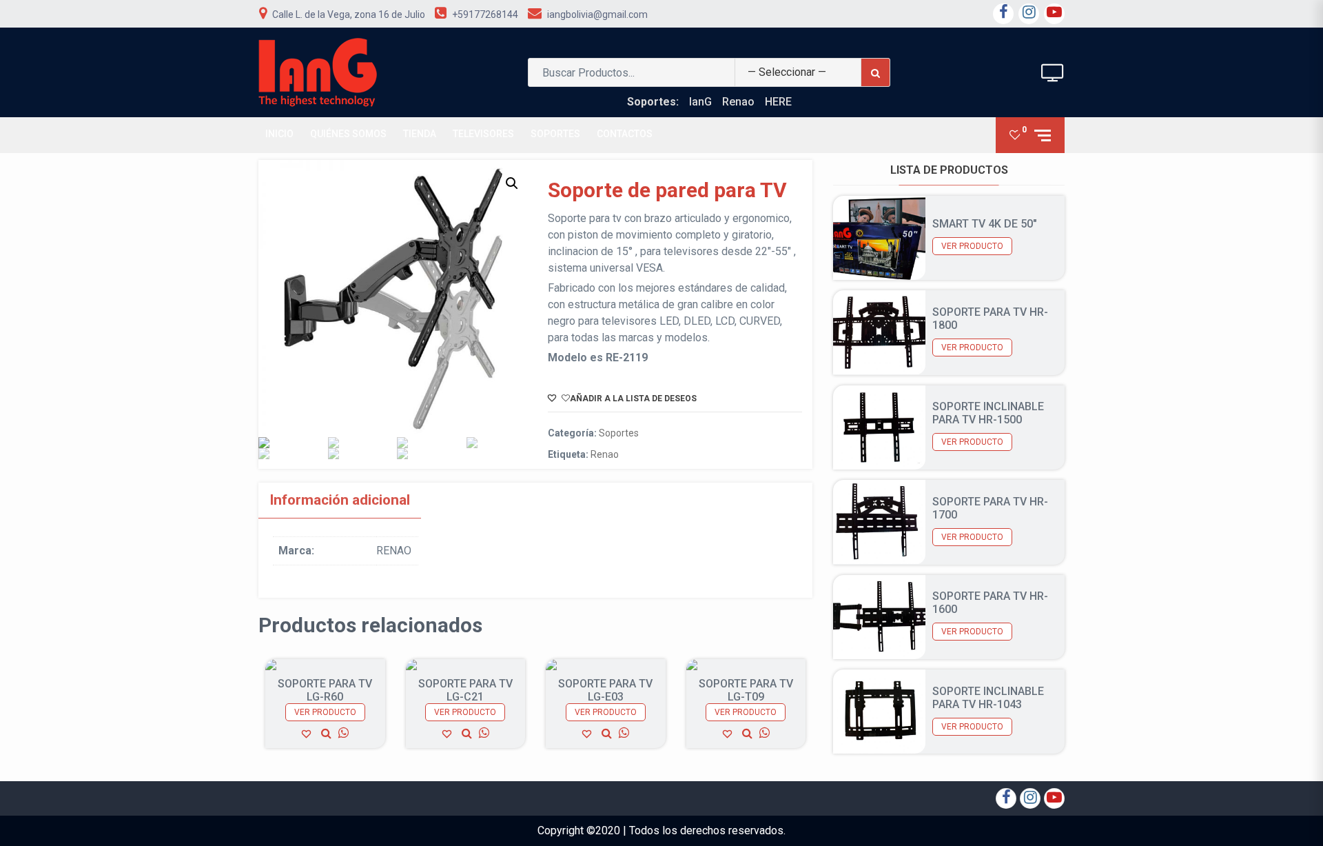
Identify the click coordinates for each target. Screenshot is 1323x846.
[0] (1015, 134)
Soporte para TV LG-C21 (465, 690)
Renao (738, 101)
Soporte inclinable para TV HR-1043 (988, 698)
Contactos (625, 133)
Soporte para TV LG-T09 (746, 690)
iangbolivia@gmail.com (597, 14)
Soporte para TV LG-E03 (605, 690)
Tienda (419, 133)
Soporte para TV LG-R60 (325, 690)
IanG (700, 101)
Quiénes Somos (348, 133)
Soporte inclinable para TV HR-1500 (988, 413)
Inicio (279, 133)
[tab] (339, 500)
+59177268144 (485, 14)
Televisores (483, 133)
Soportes (555, 133)
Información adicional (339, 500)
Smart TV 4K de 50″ (984, 223)
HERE (778, 101)
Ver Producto (325, 712)
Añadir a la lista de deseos (633, 398)
